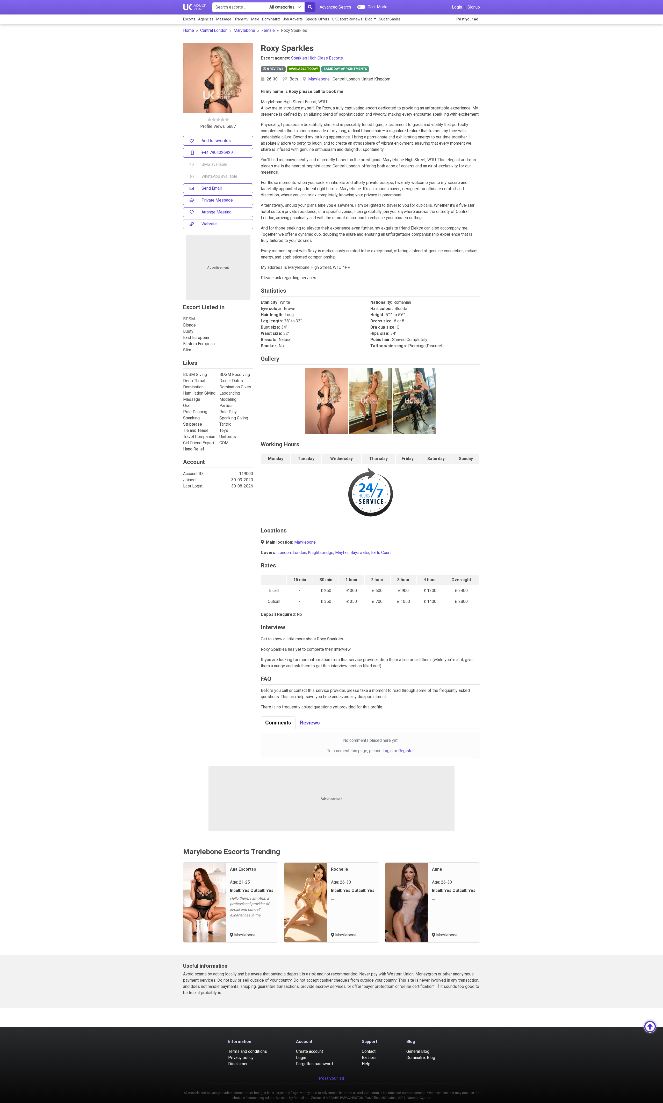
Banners (369, 1057)
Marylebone (244, 30)
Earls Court (381, 552)
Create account (309, 1051)
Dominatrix (271, 19)
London (284, 552)
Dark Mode (377, 6)
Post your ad (467, 19)
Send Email (211, 188)
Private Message (217, 200)
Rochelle (339, 869)
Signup (473, 7)
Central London (213, 30)
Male (255, 19)
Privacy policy (241, 1057)
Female (268, 30)
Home (188, 30)
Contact (369, 1051)
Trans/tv (241, 19)
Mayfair (342, 552)
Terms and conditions (247, 1051)
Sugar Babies (390, 19)
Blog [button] (369, 19)
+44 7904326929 (217, 152)
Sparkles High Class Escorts (317, 58)
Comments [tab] (278, 723)
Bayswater (359, 552)
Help (366, 1063)
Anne (437, 869)
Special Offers (317, 19)
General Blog (417, 1051)
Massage (223, 19)
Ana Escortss (243, 869)
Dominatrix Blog (420, 1057)
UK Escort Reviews (347, 19)
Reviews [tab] (310, 723)
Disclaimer (238, 1063)
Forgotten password (314, 1063)
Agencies (205, 19)
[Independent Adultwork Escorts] (194, 7)
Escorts (189, 19)
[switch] (361, 7)
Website (209, 223)
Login (457, 7)
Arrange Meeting (216, 212)
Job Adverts (293, 19)
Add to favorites (216, 140)
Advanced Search (335, 7)
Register (406, 750)
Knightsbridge (320, 552)
